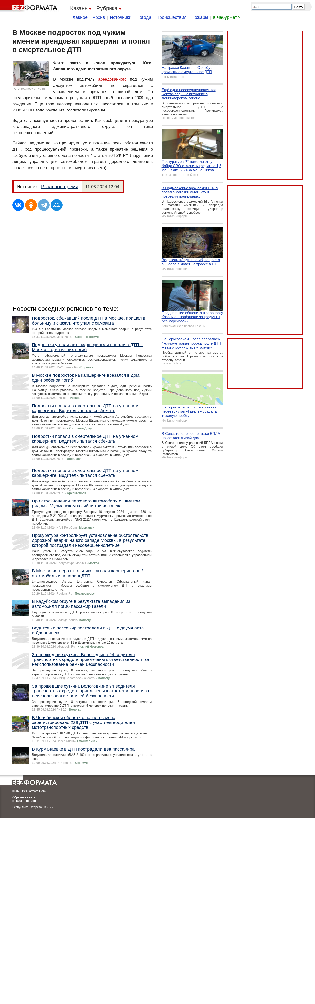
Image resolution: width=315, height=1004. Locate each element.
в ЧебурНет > (227, 17)
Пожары (199, 17)
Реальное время (59, 186)
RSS (50, 807)
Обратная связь (23, 797)
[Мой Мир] (57, 205)
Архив (99, 17)
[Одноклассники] (31, 205)
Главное (79, 17)
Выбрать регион (24, 801)
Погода (143, 17)
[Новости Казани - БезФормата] (29, 6)
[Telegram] (44, 205)
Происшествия (171, 17)
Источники (120, 17)
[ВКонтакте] (18, 205)
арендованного (112, 79)
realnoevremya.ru (33, 88)
